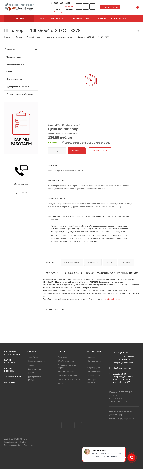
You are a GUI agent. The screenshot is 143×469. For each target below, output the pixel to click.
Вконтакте (79, 6)
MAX (79, 425)
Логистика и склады (66, 372)
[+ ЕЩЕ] (134, 18)
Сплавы (30, 365)
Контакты (9, 382)
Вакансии (91, 357)
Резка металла (64, 357)
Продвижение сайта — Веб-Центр (18, 445)
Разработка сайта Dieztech (15, 442)
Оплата (109, 262)
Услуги (61, 351)
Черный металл (34, 357)
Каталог (31, 351)
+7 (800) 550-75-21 (60, 3)
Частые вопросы (94, 372)
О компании (94, 351)
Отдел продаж (21, 184)
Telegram (86, 6)
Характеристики (71, 262)
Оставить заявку (110, 7)
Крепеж (30, 373)
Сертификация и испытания (69, 379)
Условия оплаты (94, 376)
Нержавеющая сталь (36, 361)
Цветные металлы (35, 369)
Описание (51, 262)
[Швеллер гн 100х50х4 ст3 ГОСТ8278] (90, 80)
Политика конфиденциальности (122, 419)
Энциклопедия (12, 377)
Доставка (125, 262)
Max (92, 6)
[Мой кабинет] (129, 8)
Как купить (93, 262)
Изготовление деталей (67, 376)
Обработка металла (66, 361)
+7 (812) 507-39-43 (64, 9)
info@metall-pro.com (113, 299)
